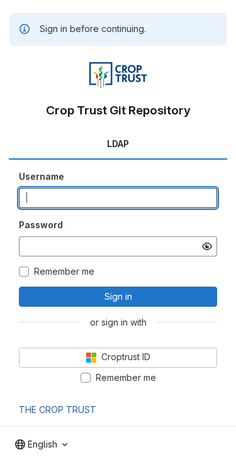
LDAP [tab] (118, 143)
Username (41, 176)
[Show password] (207, 246)
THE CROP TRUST (57, 409)
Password (41, 224)
